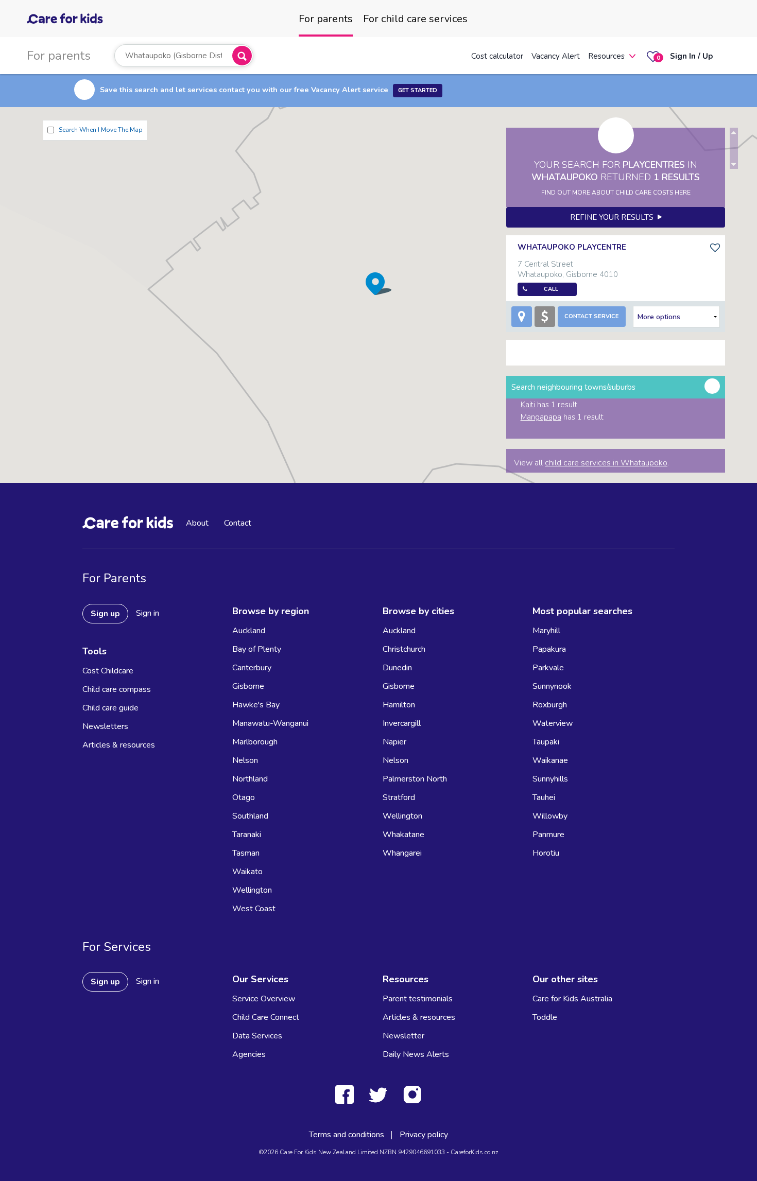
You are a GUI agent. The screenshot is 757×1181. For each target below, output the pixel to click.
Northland (250, 779)
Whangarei (402, 853)
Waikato (247, 871)
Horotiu (545, 853)
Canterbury (251, 667)
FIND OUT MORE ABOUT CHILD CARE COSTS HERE (616, 192)
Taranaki (246, 834)
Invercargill (402, 723)
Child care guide (110, 708)
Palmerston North (415, 779)
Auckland (248, 630)
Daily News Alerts (416, 1054)
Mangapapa (541, 417)
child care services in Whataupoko (606, 462)
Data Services (257, 1035)
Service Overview (263, 998)
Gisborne (248, 686)
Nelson (245, 760)
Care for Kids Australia (572, 998)
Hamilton (399, 704)
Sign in (147, 613)
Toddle (544, 1017)
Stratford (399, 797)
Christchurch (404, 649)
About (197, 523)
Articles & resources (118, 745)
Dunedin (397, 667)
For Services (116, 947)
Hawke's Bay (256, 704)
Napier (394, 742)
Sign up (105, 613)
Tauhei (543, 797)
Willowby (549, 816)
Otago (243, 797)
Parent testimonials (418, 998)
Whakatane (403, 834)
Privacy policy (424, 1134)
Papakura (549, 649)
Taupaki (545, 742)
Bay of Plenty (256, 649)
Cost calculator (497, 56)
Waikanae (550, 760)
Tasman (246, 853)
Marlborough (255, 742)
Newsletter (403, 1035)
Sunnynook (552, 686)
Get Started (417, 90)
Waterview (552, 723)
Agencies (249, 1054)
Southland (250, 816)
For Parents (114, 578)
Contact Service (591, 316)
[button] (378, 283)
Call (551, 289)
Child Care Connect (265, 1017)
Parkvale (548, 667)
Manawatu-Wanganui (270, 723)
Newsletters (105, 726)
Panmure (548, 834)
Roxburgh (549, 704)
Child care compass (116, 689)
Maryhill (546, 630)
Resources (606, 56)
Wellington (252, 890)
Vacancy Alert (555, 56)
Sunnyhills (550, 779)
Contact (237, 523)
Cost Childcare (107, 670)
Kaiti (528, 405)
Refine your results (614, 217)
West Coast (254, 908)
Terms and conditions (346, 1134)
